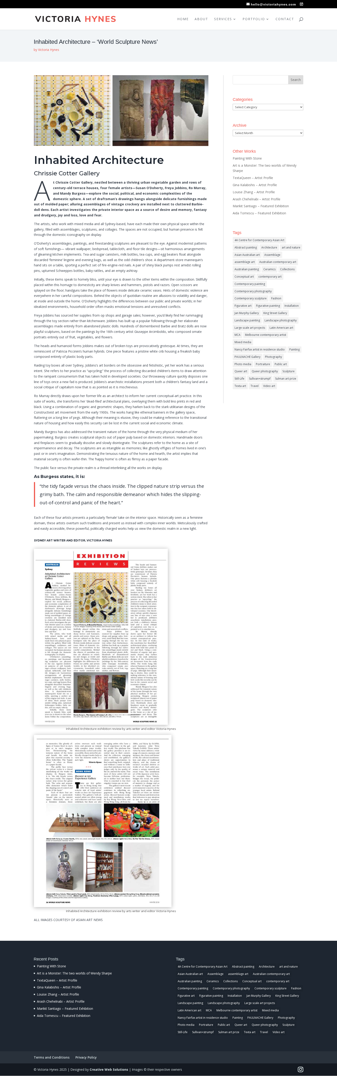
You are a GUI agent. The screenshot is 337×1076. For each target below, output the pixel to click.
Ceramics (269, 269)
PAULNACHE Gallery (247, 357)
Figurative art (243, 306)
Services (223, 19)
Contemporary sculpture (251, 298)
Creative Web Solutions (109, 1069)
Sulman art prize (285, 379)
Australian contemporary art (277, 262)
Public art (281, 364)
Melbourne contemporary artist (265, 335)
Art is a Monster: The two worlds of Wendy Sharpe (74, 973)
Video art (269, 386)
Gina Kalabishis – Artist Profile (255, 185)
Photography (273, 357)
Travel (255, 386)
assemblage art (245, 262)
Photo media (243, 364)
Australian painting (247, 269)
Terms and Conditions (51, 1057)
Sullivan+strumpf (260, 379)
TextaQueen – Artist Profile (253, 178)
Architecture (269, 247)
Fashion (276, 298)
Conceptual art (244, 277)
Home (183, 19)
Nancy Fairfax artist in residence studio (260, 349)
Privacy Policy (86, 1057)
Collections (287, 269)
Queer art (241, 371)
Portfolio (254, 19)
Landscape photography (281, 320)
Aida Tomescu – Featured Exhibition (259, 213)
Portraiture (263, 364)
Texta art (240, 386)
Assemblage (272, 255)
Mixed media (243, 342)
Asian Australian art (247, 255)
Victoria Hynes (48, 49)
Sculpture (288, 371)
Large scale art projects (250, 328)
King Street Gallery (275, 313)
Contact (285, 19)
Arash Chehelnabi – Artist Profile (256, 199)
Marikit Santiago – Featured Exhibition (261, 206)
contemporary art (270, 277)
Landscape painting (247, 320)
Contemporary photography (253, 291)
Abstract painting (246, 247)
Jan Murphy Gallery (247, 313)
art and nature (291, 247)
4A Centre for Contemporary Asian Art (259, 240)
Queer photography (265, 371)
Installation (292, 306)
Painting (294, 349)
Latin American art (281, 328)
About (201, 19)
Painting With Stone (247, 158)
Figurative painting (268, 306)
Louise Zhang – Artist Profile (254, 192)
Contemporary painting (250, 284)
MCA (237, 335)
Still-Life (239, 379)
